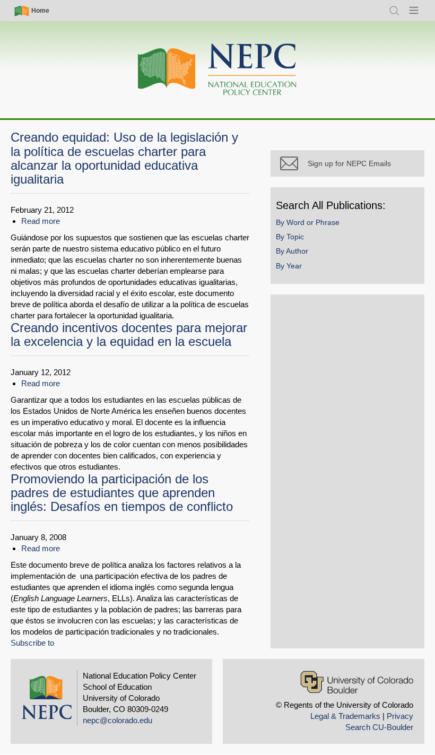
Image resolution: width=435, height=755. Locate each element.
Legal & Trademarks (345, 716)
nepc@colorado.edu (117, 720)
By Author (292, 251)
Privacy (400, 716)
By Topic (290, 236)
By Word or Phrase (308, 222)
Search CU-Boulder (379, 727)
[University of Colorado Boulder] (356, 682)
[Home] (217, 70)
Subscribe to (32, 642)
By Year (289, 266)
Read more (40, 220)
